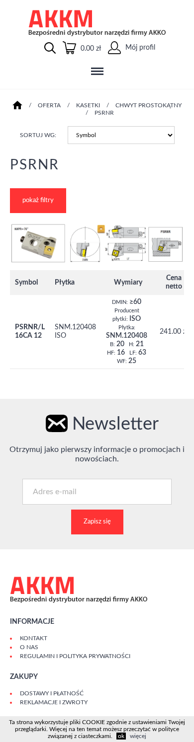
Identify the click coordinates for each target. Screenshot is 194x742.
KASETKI (88, 105)
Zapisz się (97, 522)
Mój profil (139, 47)
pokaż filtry (38, 200)
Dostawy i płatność (52, 693)
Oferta (49, 105)
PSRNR (104, 113)
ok (121, 736)
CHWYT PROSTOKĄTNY (148, 105)
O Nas (29, 647)
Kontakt (33, 638)
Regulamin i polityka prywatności (75, 656)
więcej (138, 736)
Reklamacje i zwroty (54, 702)
